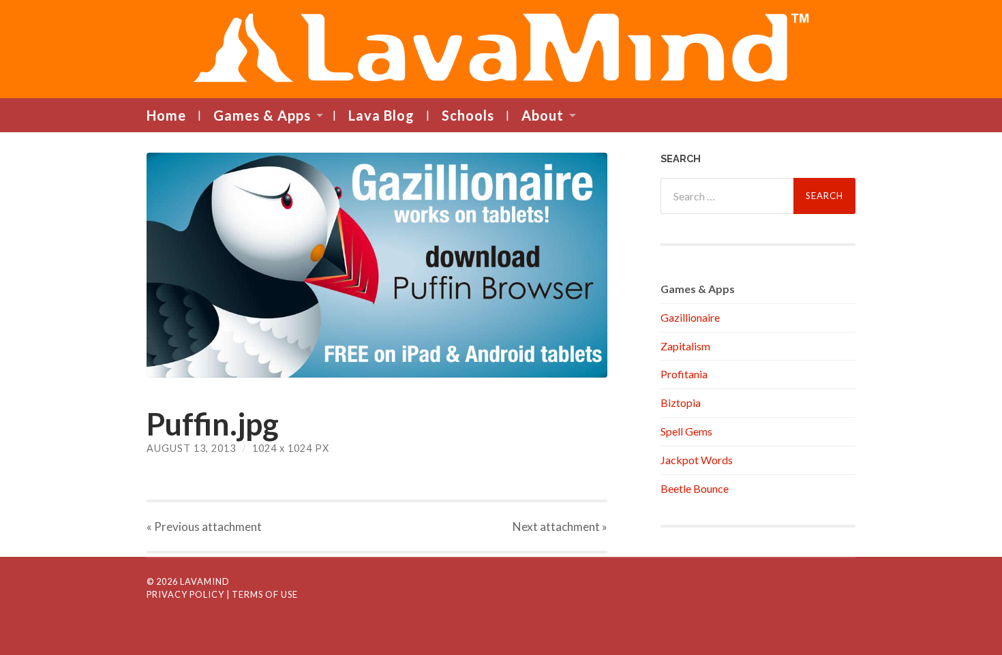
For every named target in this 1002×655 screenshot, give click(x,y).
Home (166, 115)
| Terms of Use (262, 594)
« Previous (204, 526)
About (542, 115)
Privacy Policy (185, 594)
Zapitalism (685, 345)
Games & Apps (262, 115)
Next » (560, 526)
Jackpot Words (697, 459)
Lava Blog (381, 115)
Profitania (684, 373)
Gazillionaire (690, 317)
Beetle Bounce (695, 488)
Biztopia (681, 402)
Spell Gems (686, 431)
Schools (468, 115)
